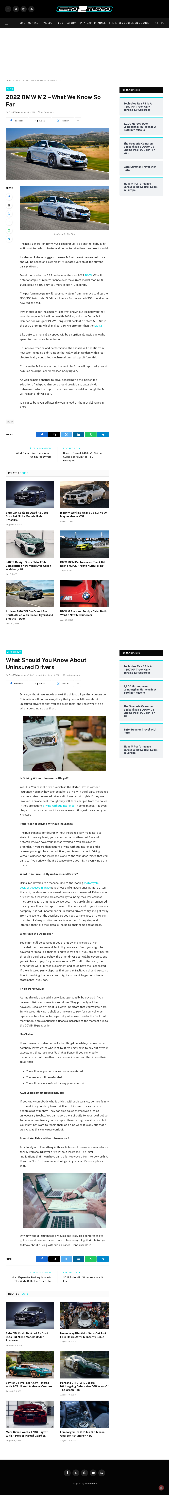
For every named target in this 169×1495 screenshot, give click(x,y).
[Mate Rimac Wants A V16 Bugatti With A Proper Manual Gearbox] (30, 1414)
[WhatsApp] (9, 230)
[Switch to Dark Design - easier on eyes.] (162, 23)
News (10, 89)
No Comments (47, 112)
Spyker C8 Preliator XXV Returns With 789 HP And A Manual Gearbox (29, 1384)
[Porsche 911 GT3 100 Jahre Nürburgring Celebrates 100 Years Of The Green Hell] (84, 1364)
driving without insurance (58, 805)
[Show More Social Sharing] (78, 120)
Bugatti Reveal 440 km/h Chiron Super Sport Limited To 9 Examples (82, 457)
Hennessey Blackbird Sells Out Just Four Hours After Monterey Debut (83, 1335)
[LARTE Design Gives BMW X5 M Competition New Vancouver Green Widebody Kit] (30, 544)
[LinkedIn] (9, 222)
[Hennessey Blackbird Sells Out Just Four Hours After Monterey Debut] (84, 1315)
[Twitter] (9, 213)
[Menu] (7, 23)
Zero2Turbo (14, 112)
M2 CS (98, 325)
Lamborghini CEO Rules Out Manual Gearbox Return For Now (82, 1434)
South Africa (67, 23)
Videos (47, 23)
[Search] (157, 23)
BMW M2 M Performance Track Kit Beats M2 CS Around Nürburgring (82, 564)
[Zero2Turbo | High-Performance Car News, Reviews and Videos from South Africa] (84, 9)
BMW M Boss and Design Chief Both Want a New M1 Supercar (83, 613)
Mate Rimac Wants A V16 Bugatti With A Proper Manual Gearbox (27, 1434)
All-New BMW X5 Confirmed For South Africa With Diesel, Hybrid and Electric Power (29, 615)
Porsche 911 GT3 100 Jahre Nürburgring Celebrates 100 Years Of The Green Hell (84, 1386)
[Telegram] (9, 238)
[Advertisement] (84, 53)
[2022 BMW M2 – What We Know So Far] (57, 178)
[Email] (9, 205)
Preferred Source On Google (129, 23)
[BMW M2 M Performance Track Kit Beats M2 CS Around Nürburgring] (84, 544)
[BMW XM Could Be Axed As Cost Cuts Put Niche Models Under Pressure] (30, 494)
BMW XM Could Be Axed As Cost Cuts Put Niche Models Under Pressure (27, 516)
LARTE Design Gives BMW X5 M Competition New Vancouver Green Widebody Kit (28, 566)
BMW (88, 275)
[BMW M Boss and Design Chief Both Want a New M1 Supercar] (84, 593)
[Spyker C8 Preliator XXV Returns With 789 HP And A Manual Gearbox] (30, 1364)
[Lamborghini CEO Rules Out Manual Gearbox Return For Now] (84, 1414)
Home (21, 23)
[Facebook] (9, 196)
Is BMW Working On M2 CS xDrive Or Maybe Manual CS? (83, 514)
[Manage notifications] (161, 1487)
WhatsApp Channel (93, 23)
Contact (34, 23)
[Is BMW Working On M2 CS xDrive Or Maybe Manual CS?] (84, 494)
